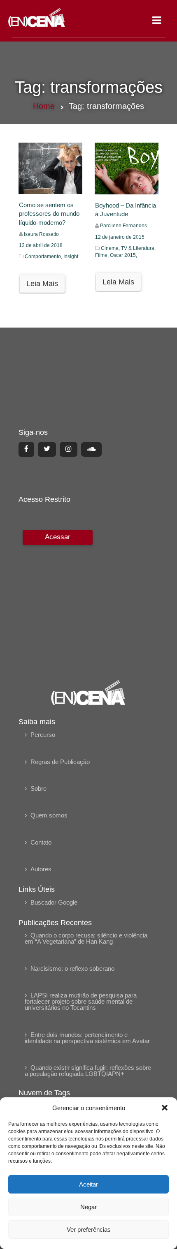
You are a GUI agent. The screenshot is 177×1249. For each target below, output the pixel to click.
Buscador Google (53, 902)
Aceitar (88, 1184)
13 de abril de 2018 (41, 245)
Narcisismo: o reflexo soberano (72, 968)
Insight (70, 256)
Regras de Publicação (60, 761)
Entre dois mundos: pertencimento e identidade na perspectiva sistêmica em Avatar (87, 1037)
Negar (88, 1206)
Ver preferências (89, 1229)
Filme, (102, 255)
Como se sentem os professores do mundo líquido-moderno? (49, 213)
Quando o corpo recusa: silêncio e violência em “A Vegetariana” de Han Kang (86, 938)
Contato (40, 842)
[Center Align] (26, 449)
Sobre (38, 788)
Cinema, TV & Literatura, (128, 248)
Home (44, 106)
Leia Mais (42, 283)
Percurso (42, 734)
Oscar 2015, (123, 255)
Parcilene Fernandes (123, 226)
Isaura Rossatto (41, 234)
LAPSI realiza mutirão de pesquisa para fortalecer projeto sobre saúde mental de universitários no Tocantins (81, 1001)
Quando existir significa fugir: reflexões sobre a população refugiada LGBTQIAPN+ (88, 1070)
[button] (165, 1108)
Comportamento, (44, 256)
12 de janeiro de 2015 (119, 237)
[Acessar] (57, 599)
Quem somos (49, 815)
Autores (40, 869)
